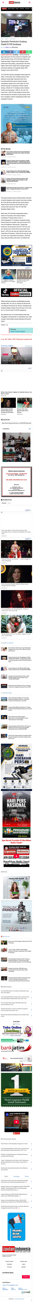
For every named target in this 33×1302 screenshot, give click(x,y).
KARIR (23, 1264)
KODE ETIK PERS (9, 1261)
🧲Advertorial (5, 936)
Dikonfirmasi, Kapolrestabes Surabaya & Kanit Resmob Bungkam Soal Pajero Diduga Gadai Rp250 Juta (19, 737)
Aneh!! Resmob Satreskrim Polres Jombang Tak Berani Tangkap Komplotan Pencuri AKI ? (19, 188)
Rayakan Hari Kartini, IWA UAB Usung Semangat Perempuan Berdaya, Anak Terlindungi (18, 970)
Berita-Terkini (12, 38)
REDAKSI (24, 1267)
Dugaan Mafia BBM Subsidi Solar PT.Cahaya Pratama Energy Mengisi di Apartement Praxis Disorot (20, 709)
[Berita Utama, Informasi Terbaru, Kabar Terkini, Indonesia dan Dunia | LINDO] (14, 3)
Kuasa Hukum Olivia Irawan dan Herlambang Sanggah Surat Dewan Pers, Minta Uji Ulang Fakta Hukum (18, 153)
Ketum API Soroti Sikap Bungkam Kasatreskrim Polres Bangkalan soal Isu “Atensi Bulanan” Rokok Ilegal (18, 718)
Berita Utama (5, 354)
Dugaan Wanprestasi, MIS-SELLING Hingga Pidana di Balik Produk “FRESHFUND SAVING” (18, 171)
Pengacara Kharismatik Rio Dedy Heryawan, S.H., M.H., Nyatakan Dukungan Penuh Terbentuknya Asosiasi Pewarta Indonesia (19, 979)
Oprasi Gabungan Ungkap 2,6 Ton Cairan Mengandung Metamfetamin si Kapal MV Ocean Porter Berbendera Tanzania (18, 699)
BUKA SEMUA (28, 346)
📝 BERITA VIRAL (6, 693)
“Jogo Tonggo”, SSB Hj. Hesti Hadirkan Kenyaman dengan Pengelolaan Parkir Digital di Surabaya (19, 951)
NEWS (2, 38)
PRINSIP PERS (23, 1261)
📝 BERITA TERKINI (7, 643)
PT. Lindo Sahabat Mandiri (18, 1298)
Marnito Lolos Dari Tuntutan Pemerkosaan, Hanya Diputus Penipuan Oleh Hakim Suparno (15, 442)
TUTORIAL (9, 1267)
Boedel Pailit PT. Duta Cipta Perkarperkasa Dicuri (12, 457)
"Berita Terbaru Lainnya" (17, 331)
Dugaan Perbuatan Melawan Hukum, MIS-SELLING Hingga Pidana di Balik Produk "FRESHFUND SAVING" (17, 180)
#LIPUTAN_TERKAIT (7, 346)
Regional (6, 38)
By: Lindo (3, 47)
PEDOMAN (9, 1264)
